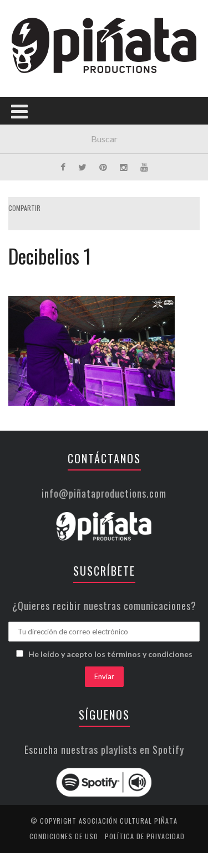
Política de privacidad (145, 836)
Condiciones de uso (63, 836)
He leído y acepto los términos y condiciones (110, 654)
